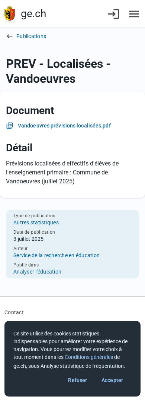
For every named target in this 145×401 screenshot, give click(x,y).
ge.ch (33, 13)
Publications (31, 36)
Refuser (77, 380)
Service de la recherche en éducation (56, 255)
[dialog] (72, 359)
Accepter (112, 380)
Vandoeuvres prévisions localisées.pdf (64, 126)
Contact (14, 312)
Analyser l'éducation (37, 272)
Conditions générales (89, 357)
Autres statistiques (36, 222)
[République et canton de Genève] (9, 14)
